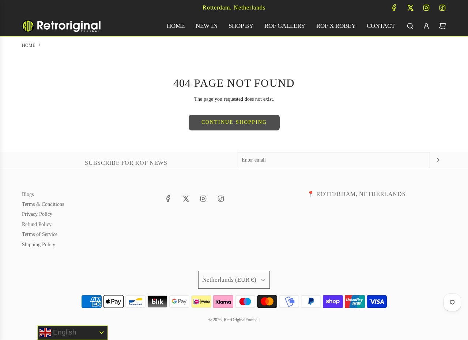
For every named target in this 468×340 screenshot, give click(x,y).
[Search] (410, 26)
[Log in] (426, 26)
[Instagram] (426, 7)
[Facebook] (394, 7)
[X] (410, 7)
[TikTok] (442, 7)
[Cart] (442, 26)
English (63, 332)
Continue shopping (234, 122)
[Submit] (438, 160)
